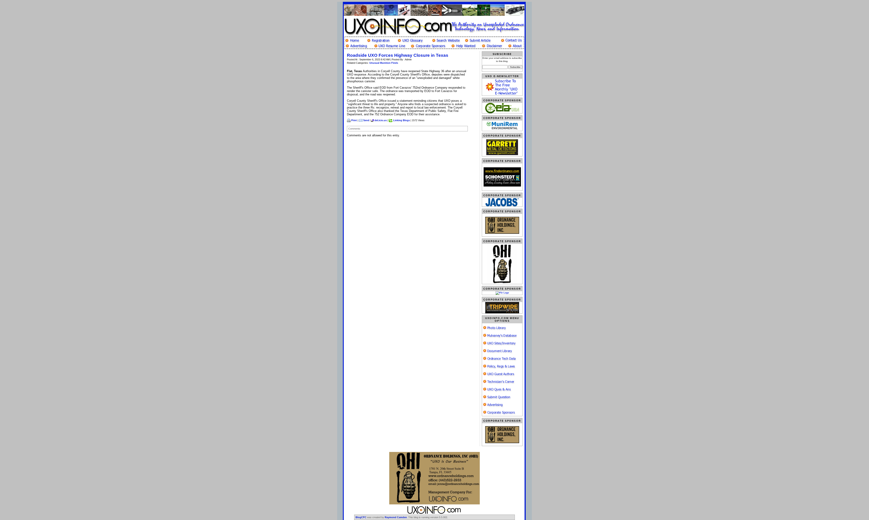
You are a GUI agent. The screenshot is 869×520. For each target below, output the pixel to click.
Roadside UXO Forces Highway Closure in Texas (397, 55)
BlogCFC (361, 517)
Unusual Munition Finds (383, 62)
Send (366, 120)
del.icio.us (381, 120)
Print (354, 120)
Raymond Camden (396, 517)
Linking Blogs (401, 120)
